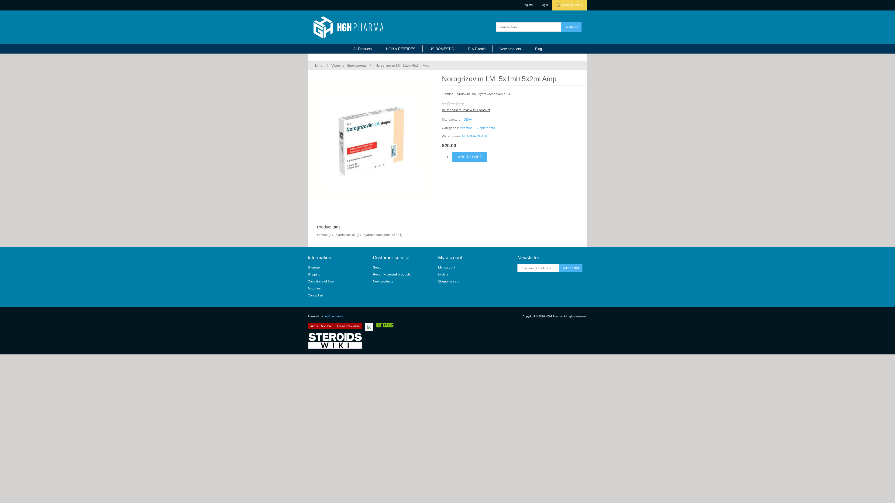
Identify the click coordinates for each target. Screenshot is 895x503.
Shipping (314, 274)
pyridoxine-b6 (346, 235)
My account (446, 267)
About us (314, 288)
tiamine (322, 235)
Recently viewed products (392, 274)
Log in (545, 5)
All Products (362, 49)
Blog (538, 49)
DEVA (468, 119)
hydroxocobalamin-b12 (380, 235)
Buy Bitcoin (476, 49)
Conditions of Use (321, 281)
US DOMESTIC (442, 49)
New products (510, 49)
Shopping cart (448, 281)
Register (528, 5)
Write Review (320, 326)
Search (378, 267)
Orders (443, 274)
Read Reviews (348, 326)
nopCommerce (333, 316)
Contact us (316, 295)
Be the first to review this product (466, 110)
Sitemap (314, 267)
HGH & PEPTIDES (400, 49)
